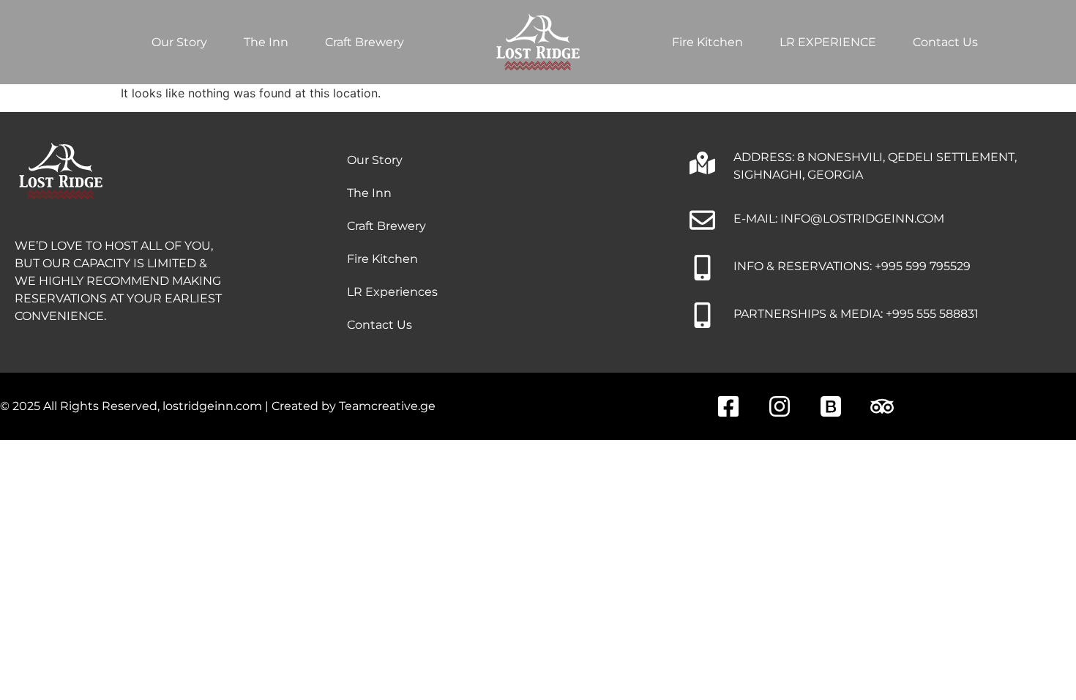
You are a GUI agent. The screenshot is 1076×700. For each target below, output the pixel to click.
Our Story (179, 42)
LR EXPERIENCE (828, 42)
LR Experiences (392, 292)
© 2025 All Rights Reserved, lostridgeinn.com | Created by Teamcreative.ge (218, 406)
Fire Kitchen (707, 42)
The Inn (266, 42)
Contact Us (945, 42)
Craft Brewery (364, 42)
